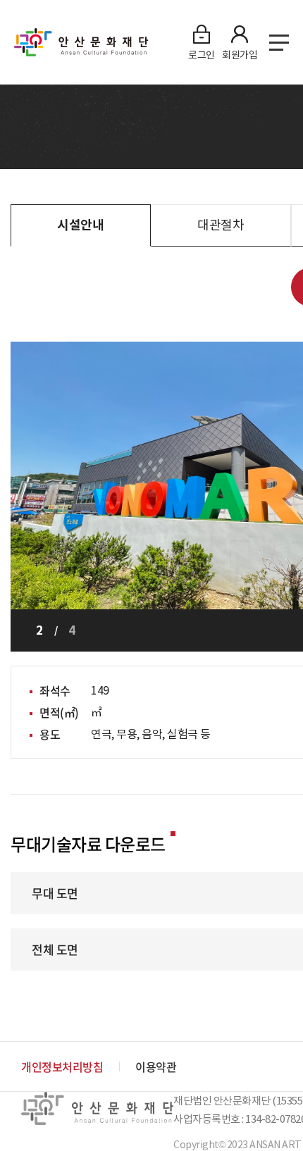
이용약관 (155, 1066)
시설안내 (80, 225)
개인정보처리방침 (62, 1066)
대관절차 (220, 225)
